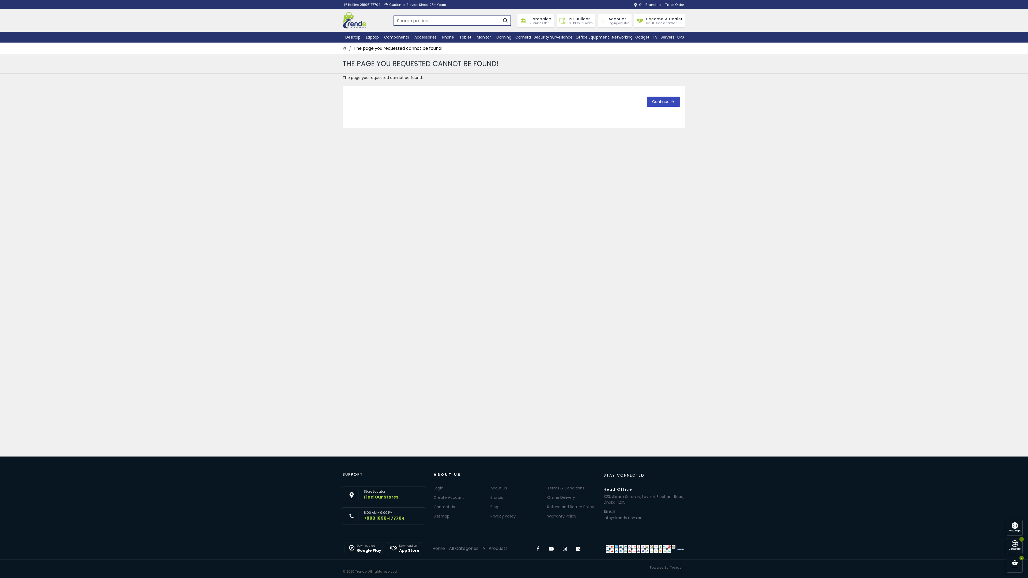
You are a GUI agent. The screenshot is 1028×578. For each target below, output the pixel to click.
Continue (661, 101)
